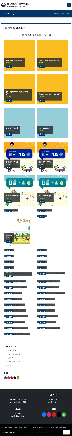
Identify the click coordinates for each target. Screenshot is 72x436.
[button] (69, 5)
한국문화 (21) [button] (26, 35)
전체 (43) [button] (47, 35)
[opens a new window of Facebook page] (44, 414)
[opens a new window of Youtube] (54, 414)
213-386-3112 (18, 414)
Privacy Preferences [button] (8, 432)
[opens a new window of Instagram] (49, 414)
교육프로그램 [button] (57, 14)
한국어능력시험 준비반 (13, 362)
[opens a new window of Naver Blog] (64, 414)
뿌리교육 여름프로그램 (13, 354)
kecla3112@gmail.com (18, 416)
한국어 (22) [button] (37, 35)
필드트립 (9, 365)
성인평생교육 (10, 358)
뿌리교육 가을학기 (11, 350)
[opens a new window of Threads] (59, 414)
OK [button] (66, 432)
